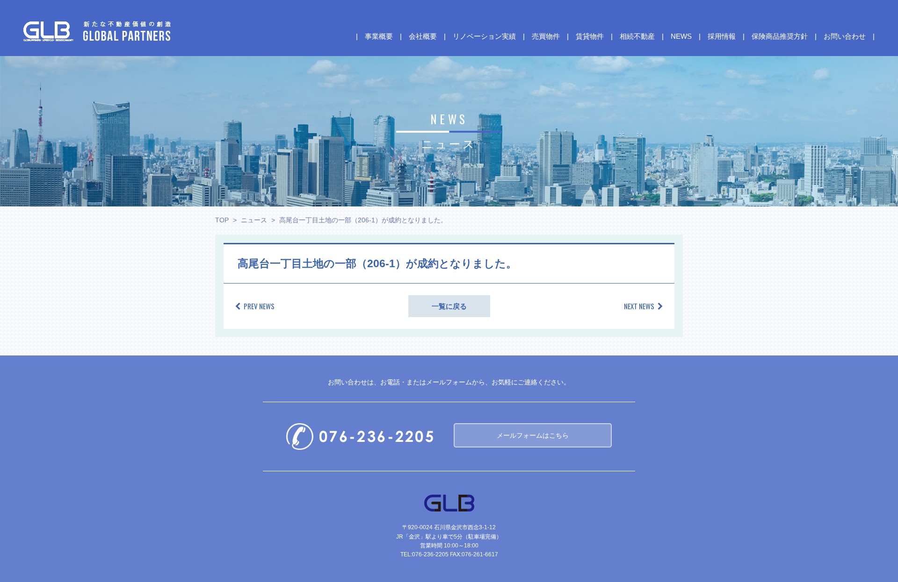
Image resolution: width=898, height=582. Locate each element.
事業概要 (379, 36)
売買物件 (546, 36)
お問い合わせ (845, 36)
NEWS (681, 36)
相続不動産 (637, 36)
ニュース (254, 220)
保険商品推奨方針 (780, 36)
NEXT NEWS (639, 306)
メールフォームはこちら (533, 435)
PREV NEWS (259, 306)
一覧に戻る (449, 306)
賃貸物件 (590, 36)
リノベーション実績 (484, 36)
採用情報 (722, 36)
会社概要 (423, 36)
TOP (222, 220)
